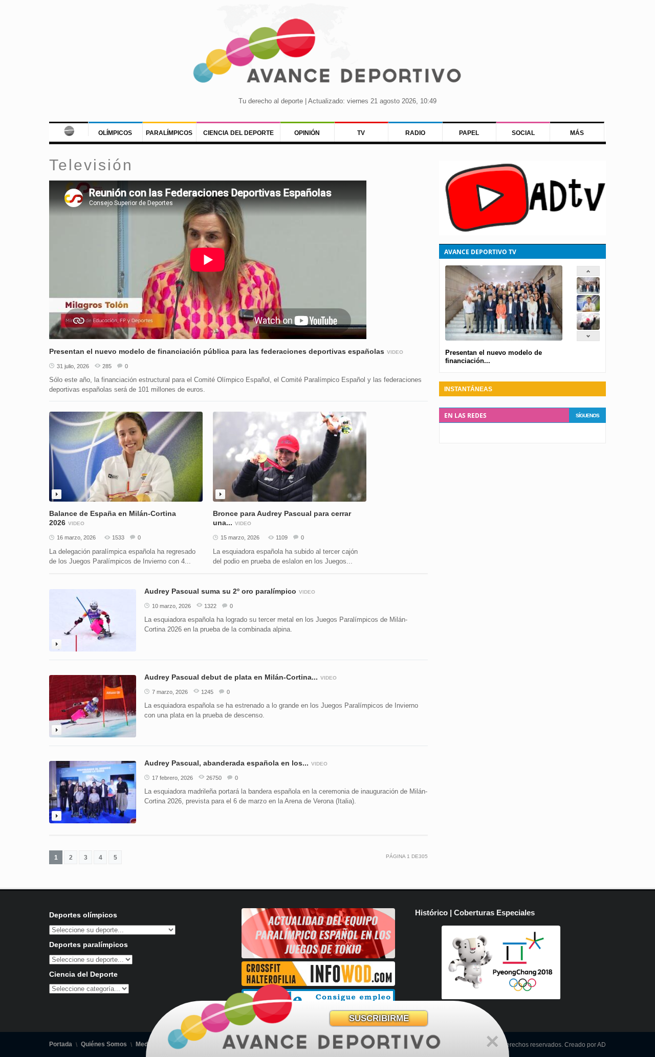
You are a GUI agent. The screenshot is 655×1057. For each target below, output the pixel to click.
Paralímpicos (169, 133)
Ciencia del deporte (238, 133)
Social (523, 133)
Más (577, 133)
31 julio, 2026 (73, 366)
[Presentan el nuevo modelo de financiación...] (588, 292)
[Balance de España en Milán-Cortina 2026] (588, 309)
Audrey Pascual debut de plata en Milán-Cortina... (231, 677)
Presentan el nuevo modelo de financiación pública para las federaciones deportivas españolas (216, 351)
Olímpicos (115, 133)
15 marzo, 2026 (240, 537)
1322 (210, 606)
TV (361, 133)
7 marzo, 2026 (170, 692)
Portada (60, 1044)
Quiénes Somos (104, 1044)
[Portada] (68, 129)
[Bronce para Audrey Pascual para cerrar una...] (588, 327)
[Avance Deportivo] (327, 54)
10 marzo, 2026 (171, 606)
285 (107, 366)
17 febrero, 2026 (172, 778)
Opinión (307, 133)
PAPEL (469, 133)
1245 (207, 692)
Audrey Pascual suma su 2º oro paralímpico (220, 591)
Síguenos (587, 415)
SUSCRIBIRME (379, 1018)
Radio (415, 133)
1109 (282, 537)
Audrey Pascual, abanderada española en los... (226, 763)
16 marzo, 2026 (76, 537)
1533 (118, 537)
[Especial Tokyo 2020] (318, 956)
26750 (214, 778)
